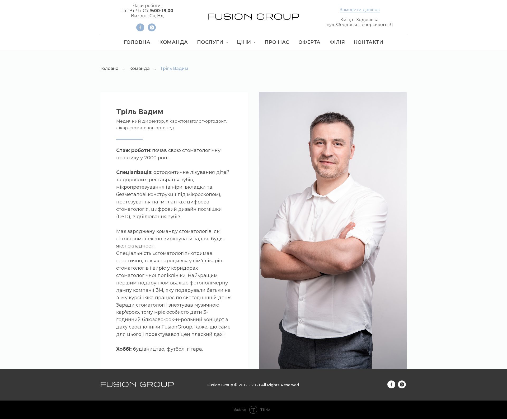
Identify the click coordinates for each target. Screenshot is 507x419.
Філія (337, 42)
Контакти (368, 42)
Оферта (309, 42)
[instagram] (152, 30)
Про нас (277, 42)
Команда (173, 42)
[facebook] (140, 30)
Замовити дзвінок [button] (360, 9)
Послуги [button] (211, 42)
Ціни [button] (245, 42)
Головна (137, 42)
